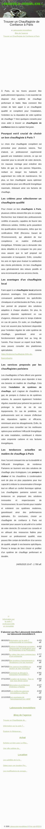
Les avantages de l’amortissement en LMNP (20, 698)
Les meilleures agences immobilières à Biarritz (19, 692)
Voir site (33, 826)
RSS (38, 826)
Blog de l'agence (21, 33)
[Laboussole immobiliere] (22, 9)
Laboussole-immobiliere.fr (19, 826)
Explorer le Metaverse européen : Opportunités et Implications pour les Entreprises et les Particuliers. (22, 648)
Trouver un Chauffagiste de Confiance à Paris (21, 36)
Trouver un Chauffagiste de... (14, 720)
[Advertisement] (22, 61)
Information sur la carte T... (13, 726)
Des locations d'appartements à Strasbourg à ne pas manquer (21, 661)
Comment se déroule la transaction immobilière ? (19, 674)
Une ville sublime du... (11, 748)
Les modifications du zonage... (15, 771)
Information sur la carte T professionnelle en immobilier (8, 622)
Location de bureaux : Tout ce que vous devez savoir (22, 680)
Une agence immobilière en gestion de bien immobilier (20, 667)
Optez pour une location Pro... (15, 765)
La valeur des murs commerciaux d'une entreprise (22, 655)
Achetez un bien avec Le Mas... (15, 743)
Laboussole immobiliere (22, 30)
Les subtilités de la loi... (12, 760)
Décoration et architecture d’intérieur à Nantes (19, 686)
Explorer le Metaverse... (12, 731)
